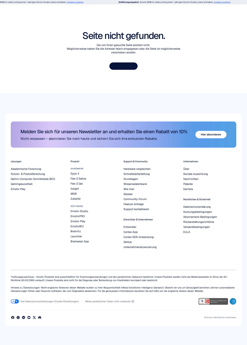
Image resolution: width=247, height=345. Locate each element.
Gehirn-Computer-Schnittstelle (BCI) (33, 179)
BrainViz (76, 231)
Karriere (188, 189)
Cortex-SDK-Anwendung (139, 237)
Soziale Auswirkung (195, 174)
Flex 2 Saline (78, 178)
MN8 (74, 193)
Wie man (129, 189)
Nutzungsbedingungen (197, 212)
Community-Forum (135, 199)
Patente (188, 184)
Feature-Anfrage (134, 204)
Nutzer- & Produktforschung (28, 174)
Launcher (76, 236)
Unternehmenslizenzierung (140, 247)
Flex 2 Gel (77, 183)
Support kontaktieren (136, 209)
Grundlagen (131, 179)
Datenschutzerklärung (197, 207)
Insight (75, 188)
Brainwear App (80, 241)
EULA (186, 232)
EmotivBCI (77, 226)
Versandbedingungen (196, 227)
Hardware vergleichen (137, 169)
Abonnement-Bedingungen (200, 217)
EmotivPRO (78, 216)
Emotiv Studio (79, 211)
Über (186, 169)
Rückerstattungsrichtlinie (198, 222)
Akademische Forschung (26, 169)
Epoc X (75, 173)
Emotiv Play (18, 189)
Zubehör (76, 199)
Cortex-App (131, 232)
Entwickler (130, 227)
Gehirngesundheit (21, 184)
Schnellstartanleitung (137, 174)
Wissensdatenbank (135, 184)
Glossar (128, 194)
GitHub (128, 242)
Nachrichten (190, 179)
